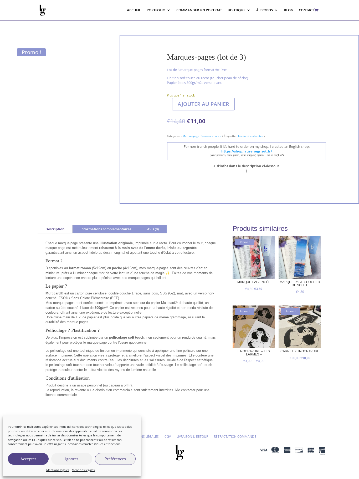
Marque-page (191, 136)
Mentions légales (57, 470)
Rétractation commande (235, 437)
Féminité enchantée (250, 136)
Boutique (236, 10)
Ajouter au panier (203, 104)
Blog (288, 10)
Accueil (134, 10)
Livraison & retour (192, 437)
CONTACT (306, 10)
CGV (168, 437)
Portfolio (156, 10)
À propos (264, 10)
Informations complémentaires (105, 229)
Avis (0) (153, 229)
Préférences (115, 458)
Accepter (28, 458)
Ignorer (71, 458)
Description (54, 229)
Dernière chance (211, 136)
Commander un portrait (199, 10)
